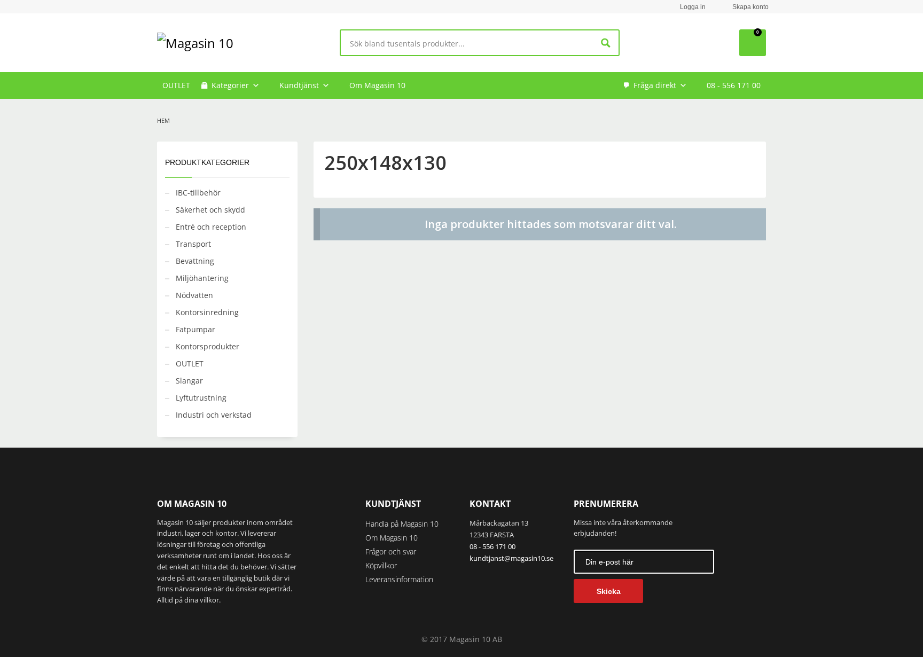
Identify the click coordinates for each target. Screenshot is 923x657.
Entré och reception (211, 227)
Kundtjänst (299, 85)
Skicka (609, 591)
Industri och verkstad (214, 415)
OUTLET (176, 85)
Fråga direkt (654, 85)
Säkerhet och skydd (210, 210)
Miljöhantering (202, 278)
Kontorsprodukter (207, 346)
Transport (193, 244)
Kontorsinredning (207, 312)
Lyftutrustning (201, 398)
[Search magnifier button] (606, 43)
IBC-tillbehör (198, 192)
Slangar (189, 381)
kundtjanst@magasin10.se (511, 558)
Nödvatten (194, 295)
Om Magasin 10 (377, 85)
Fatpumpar (195, 329)
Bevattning (195, 261)
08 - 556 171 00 (734, 85)
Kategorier (230, 85)
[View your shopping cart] (752, 42)
